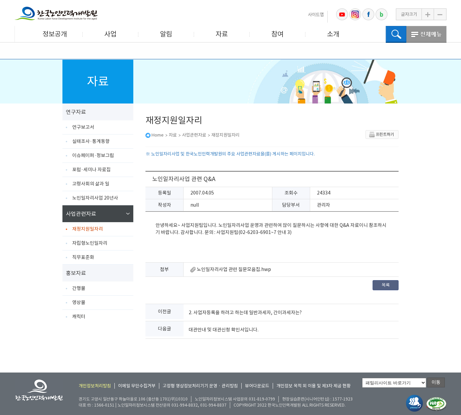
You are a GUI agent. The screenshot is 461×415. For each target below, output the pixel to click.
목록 (386, 285)
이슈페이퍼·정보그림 (93, 155)
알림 (166, 34)
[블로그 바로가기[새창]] (381, 14)
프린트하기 (385, 134)
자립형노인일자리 (89, 243)
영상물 (78, 302)
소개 (333, 34)
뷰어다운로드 (257, 386)
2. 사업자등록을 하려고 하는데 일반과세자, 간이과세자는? (245, 312)
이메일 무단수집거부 (137, 386)
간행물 (78, 288)
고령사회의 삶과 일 (90, 184)
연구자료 (76, 112)
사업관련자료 (81, 213)
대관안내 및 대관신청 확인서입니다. (224, 330)
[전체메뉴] (426, 34)
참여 (277, 34)
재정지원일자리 (87, 229)
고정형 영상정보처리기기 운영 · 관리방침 (200, 386)
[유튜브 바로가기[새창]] (342, 14)
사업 (110, 34)
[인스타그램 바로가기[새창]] (355, 14)
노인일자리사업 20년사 (95, 198)
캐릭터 (78, 317)
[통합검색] (396, 34)
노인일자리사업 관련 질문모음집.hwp (233, 269)
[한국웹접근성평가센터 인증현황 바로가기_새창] (436, 404)
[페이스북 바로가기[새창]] (368, 14)
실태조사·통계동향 (91, 141)
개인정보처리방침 (95, 386)
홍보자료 (76, 273)
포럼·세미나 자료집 (91, 170)
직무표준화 (83, 257)
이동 (436, 382)
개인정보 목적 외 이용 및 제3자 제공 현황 (313, 386)
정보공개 (55, 34)
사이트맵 (316, 15)
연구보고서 (83, 127)
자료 (222, 34)
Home (158, 135)
